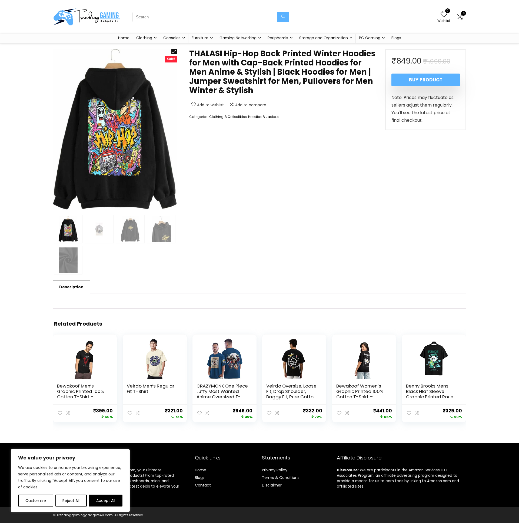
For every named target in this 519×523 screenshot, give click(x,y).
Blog (199, 477)
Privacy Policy (274, 470)
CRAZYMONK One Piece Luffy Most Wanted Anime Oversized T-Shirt (222, 394)
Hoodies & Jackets (263, 116)
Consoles (172, 38)
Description (71, 287)
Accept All (105, 500)
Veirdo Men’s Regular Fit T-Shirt (150, 389)
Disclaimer (272, 485)
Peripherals (278, 38)
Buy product (426, 80)
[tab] (71, 286)
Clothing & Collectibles (228, 116)
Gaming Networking (238, 38)
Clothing (144, 38)
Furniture (200, 38)
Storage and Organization (323, 38)
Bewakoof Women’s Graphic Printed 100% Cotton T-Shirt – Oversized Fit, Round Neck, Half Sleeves (359, 397)
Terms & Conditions (281, 477)
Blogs (396, 38)
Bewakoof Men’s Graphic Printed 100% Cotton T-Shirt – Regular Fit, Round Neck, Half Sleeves (80, 397)
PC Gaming (369, 38)
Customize (35, 500)
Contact (203, 485)
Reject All (70, 500)
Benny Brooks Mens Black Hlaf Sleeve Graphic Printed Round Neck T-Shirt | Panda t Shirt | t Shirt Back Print (431, 397)
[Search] (283, 17)
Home (123, 38)
